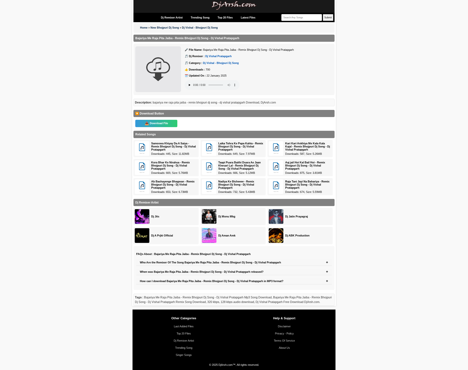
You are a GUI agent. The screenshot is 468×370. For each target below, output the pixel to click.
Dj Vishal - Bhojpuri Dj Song (200, 27)
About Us (284, 347)
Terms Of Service (284, 340)
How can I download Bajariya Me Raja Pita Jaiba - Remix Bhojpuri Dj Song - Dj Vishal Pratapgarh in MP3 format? (211, 281)
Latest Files (248, 17)
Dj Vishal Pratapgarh (218, 56)
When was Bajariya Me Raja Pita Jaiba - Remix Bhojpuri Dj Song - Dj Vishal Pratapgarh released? (201, 271)
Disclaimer (284, 326)
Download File (159, 123)
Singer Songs (184, 354)
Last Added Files (184, 326)
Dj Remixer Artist (172, 17)
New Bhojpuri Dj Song (164, 27)
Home (144, 27)
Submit (328, 17)
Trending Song (200, 17)
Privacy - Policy (284, 333)
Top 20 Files (225, 17)
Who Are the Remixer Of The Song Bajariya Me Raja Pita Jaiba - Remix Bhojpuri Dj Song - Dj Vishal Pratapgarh (210, 262)
